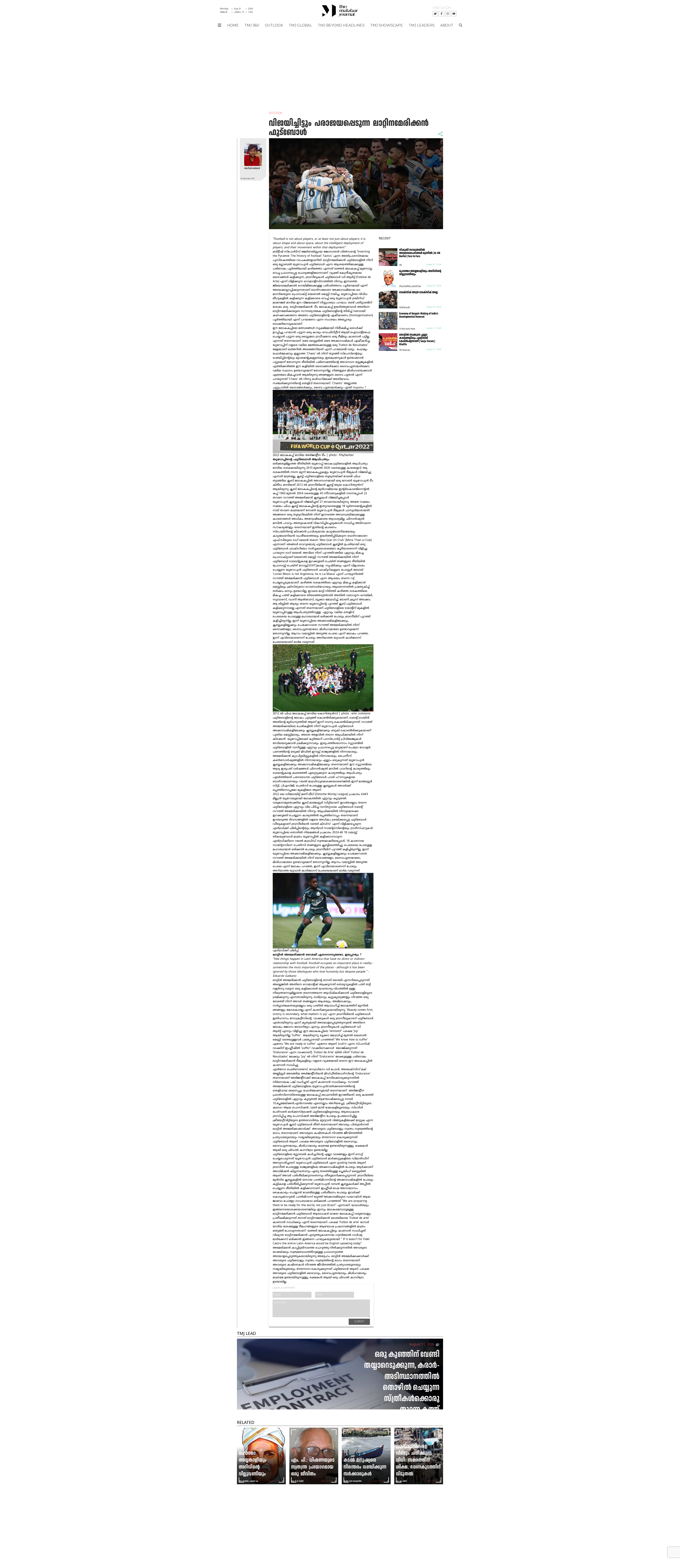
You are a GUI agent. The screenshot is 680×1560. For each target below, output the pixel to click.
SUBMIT (359, 1321)
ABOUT (446, 25)
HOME (233, 25)
